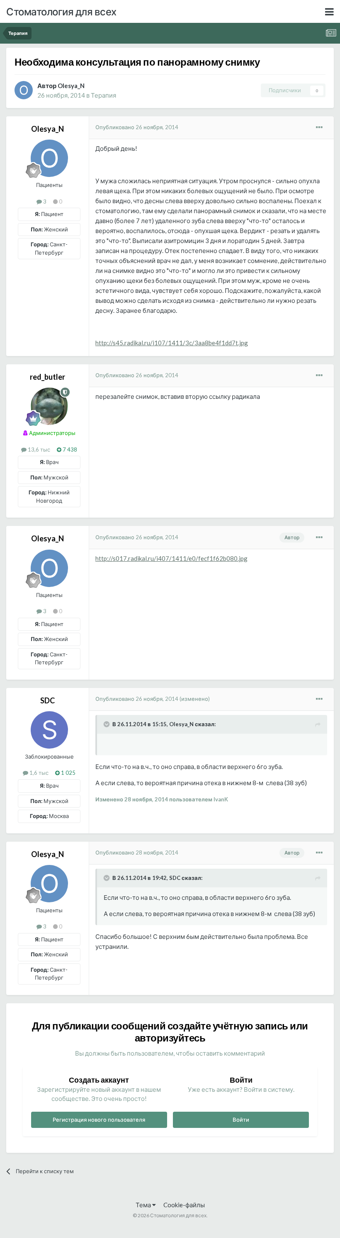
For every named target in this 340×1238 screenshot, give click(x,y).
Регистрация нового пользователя (99, 1119)
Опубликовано (136, 127)
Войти (241, 1119)
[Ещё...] (319, 128)
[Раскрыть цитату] (107, 724)
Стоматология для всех (61, 11)
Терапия (103, 95)
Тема (144, 1205)
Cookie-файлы (184, 1205)
